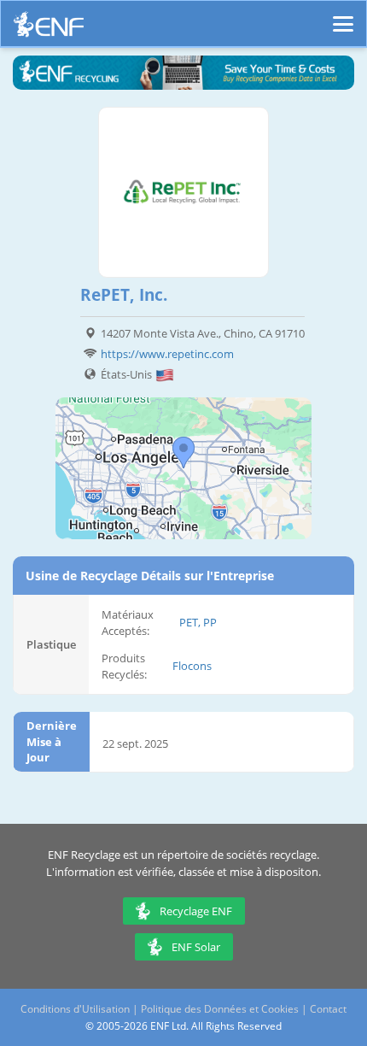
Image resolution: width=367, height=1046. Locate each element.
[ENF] (49, 28)
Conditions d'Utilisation (75, 1009)
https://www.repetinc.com (167, 353)
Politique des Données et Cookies (220, 1009)
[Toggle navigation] (343, 16)
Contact (328, 1009)
